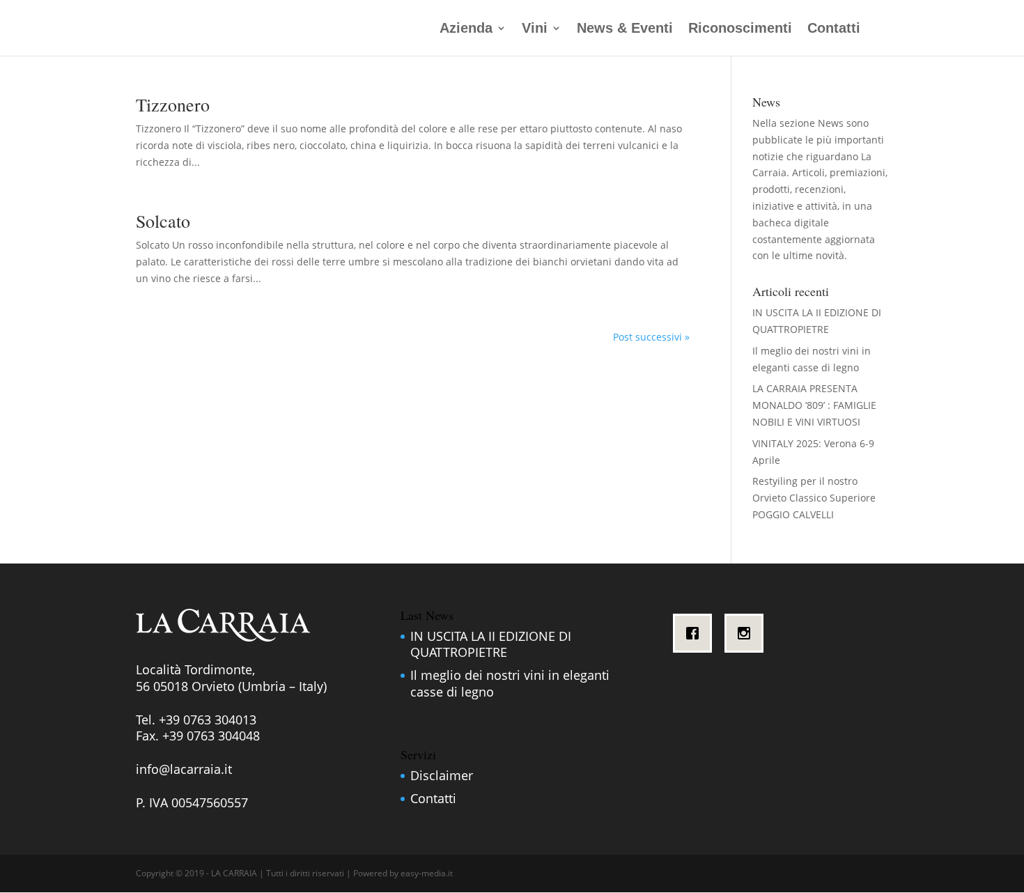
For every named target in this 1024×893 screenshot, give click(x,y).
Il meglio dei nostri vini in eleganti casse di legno (510, 683)
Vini (535, 29)
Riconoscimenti (740, 29)
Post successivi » (651, 336)
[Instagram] (747, 633)
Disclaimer (441, 775)
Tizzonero (173, 104)
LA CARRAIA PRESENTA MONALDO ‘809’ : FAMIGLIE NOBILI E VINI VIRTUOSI (814, 405)
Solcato (163, 221)
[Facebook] (696, 633)
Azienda (466, 29)
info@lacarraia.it (184, 769)
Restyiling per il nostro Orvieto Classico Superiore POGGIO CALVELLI (814, 497)
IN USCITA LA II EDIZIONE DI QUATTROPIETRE (490, 644)
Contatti (833, 29)
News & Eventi (625, 29)
